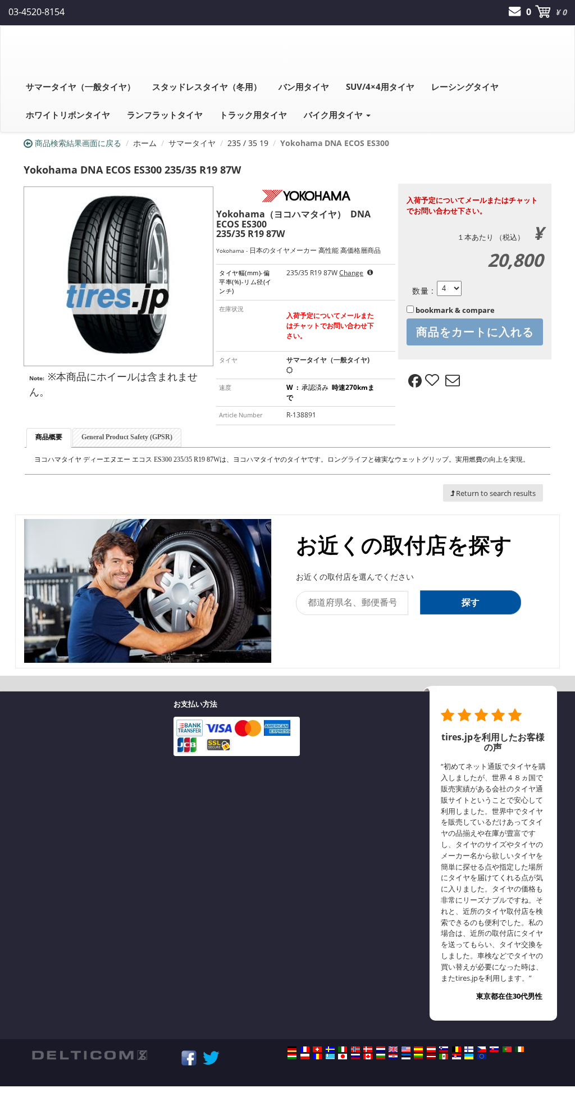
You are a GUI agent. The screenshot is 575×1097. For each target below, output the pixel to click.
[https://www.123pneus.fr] (304, 1049)
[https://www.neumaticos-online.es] (418, 1049)
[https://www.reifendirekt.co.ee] (405, 1056)
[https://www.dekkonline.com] (355, 1049)
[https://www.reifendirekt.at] (431, 1049)
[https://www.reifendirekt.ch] (317, 1049)
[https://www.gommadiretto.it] (342, 1049)
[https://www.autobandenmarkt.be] (456, 1049)
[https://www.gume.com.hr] (393, 1056)
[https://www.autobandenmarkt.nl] (380, 1049)
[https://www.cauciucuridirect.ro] (317, 1056)
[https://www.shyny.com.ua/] (468, 1056)
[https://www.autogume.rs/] (456, 1056)
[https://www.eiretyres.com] (519, 1049)
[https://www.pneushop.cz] (481, 1049)
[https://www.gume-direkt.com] (443, 1049)
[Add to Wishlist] (433, 381)
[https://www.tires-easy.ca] (367, 1056)
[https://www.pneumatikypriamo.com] (494, 1049)
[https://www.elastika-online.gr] (330, 1056)
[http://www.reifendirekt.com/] (481, 1056)
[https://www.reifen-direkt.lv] (431, 1056)
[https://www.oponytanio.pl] (304, 1056)
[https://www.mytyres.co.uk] (393, 1049)
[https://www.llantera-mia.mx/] (443, 1056)
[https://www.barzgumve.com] (380, 1056)
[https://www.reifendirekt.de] (292, 1049)
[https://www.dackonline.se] (330, 1049)
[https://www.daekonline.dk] (367, 1049)
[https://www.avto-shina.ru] (355, 1056)
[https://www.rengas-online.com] (468, 1049)
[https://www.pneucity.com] (507, 1049)
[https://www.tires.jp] (342, 1056)
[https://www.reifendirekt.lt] (418, 1056)
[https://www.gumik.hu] (292, 1056)
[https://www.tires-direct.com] (405, 1049)
